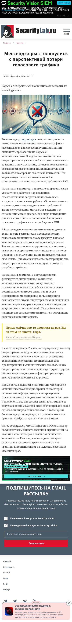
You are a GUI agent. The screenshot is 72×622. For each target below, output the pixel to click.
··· (69, 15)
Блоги (5, 578)
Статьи (6, 573)
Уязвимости (9, 567)
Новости (7, 561)
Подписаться (36, 543)
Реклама (36, 602)
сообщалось (17, 425)
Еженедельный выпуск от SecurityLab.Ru (33, 525)
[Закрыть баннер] (68, 603)
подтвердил (28, 139)
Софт (5, 584)
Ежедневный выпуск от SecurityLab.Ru (32, 518)
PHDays (6, 589)
